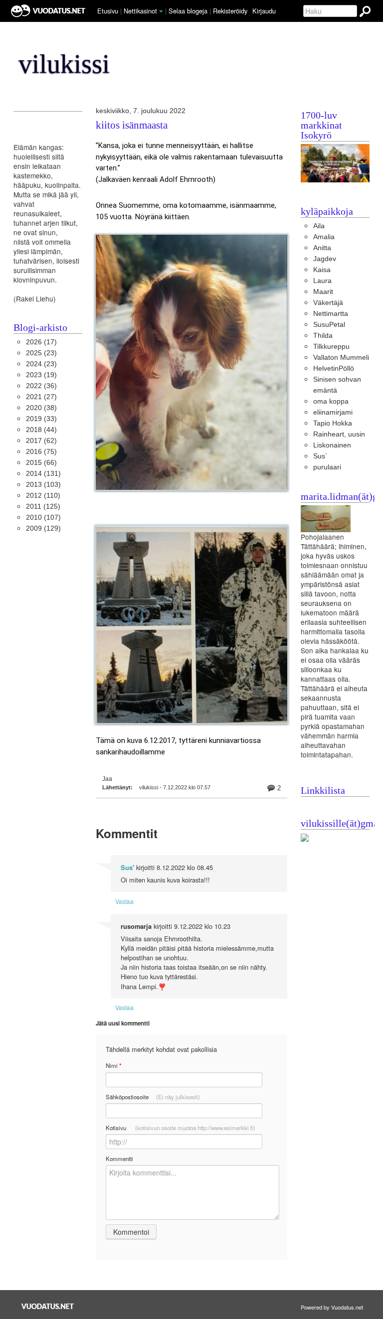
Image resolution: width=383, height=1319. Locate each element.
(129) (43, 528)
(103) (43, 484)
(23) (41, 353)
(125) (43, 506)
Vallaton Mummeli (341, 357)
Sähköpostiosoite (153, 1097)
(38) (41, 408)
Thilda (323, 335)
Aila (319, 226)
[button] (161, 11)
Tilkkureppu (331, 346)
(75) (41, 451)
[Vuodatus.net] (48, 1306)
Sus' (127, 867)
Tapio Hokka (332, 423)
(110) (43, 495)
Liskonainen (332, 445)
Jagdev (324, 259)
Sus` (320, 456)
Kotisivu (180, 1128)
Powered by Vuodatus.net (332, 1307)
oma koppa (331, 401)
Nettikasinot (140, 10)
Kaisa (322, 270)
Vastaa (124, 901)
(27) (41, 397)
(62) (41, 440)
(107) (43, 517)
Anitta (322, 248)
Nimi (113, 1065)
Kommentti (119, 1159)
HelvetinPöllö (333, 368)
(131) (43, 473)
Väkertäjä (328, 302)
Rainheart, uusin (339, 434)
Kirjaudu (264, 10)
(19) (41, 375)
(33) (41, 419)
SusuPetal (329, 324)
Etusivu (107, 10)
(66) (41, 462)
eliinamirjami (333, 412)
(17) (41, 342)
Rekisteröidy (230, 10)
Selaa (188, 10)
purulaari (327, 467)
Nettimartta (330, 313)
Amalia (324, 237)
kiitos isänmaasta (132, 125)
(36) (41, 386)
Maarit (323, 291)
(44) (41, 430)
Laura (322, 281)
